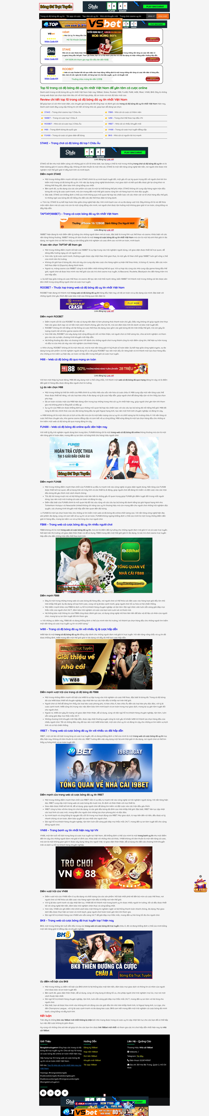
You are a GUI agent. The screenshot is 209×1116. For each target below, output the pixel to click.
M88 (46, 129)
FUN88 (47, 135)
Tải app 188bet (90, 1064)
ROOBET (48, 124)
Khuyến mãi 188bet (92, 1060)
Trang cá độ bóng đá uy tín (52, 16)
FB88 (110, 112)
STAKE (47, 112)
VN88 (110, 129)
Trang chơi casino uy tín (130, 16)
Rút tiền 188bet (90, 1056)
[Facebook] (43, 1093)
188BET (47, 118)
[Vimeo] (65, 1093)
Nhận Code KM (51, 41)
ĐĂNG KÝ (151, 16)
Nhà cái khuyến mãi (109, 16)
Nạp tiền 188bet (91, 1052)
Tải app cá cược (73, 16)
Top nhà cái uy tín (90, 16)
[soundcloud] (51, 1093)
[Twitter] (58, 1093)
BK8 (110, 135)
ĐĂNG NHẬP (162, 16)
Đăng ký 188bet (91, 1047)
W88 (110, 118)
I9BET (110, 124)
